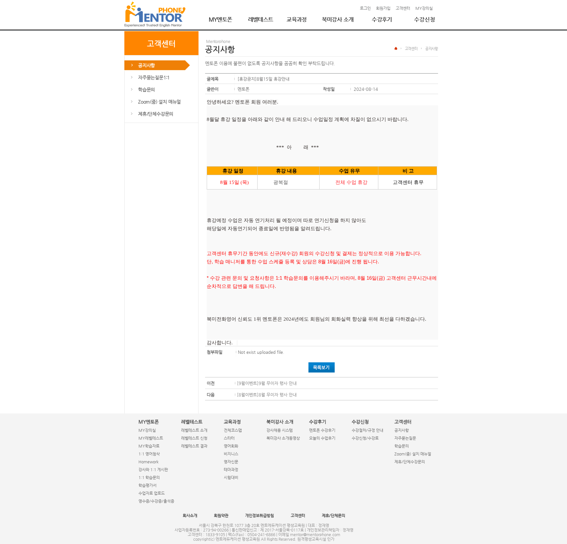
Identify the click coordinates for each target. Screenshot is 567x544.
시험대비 (231, 477)
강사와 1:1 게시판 (153, 469)
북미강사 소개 (338, 19)
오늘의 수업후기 (322, 438)
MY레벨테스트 (150, 438)
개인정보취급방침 (259, 515)
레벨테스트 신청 (194, 438)
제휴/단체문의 (333, 515)
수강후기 (382, 19)
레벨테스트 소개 (194, 430)
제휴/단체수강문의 (409, 461)
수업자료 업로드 (151, 493)
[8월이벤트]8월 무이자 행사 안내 (267, 394)
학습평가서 (147, 485)
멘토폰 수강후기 (322, 430)
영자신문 (231, 461)
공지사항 (401, 430)
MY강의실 (424, 8)
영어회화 (231, 446)
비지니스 (231, 454)
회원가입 (383, 8)
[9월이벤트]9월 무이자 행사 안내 (267, 383)
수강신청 (424, 19)
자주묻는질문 (405, 438)
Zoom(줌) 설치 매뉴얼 (412, 454)
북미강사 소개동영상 (283, 438)
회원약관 (221, 515)
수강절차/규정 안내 (367, 430)
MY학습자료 (148, 446)
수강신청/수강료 (365, 438)
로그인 (365, 8)
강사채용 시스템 (279, 430)
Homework (148, 461)
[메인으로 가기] (154, 14)
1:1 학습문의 (149, 477)
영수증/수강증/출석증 (156, 501)
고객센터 (403, 8)
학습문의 (401, 446)
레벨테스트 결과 (194, 446)
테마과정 (231, 469)
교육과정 (296, 19)
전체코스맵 (233, 430)
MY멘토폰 (220, 19)
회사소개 (190, 515)
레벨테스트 (260, 19)
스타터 (229, 438)
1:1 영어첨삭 (149, 454)
